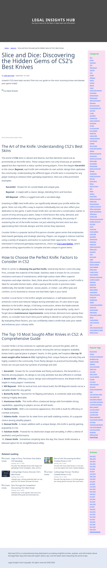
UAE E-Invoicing (94, 323)
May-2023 (93, 459)
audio (91, 259)
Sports (92, 60)
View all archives (95, 532)
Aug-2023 (93, 486)
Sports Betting (94, 275)
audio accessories (95, 247)
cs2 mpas (92, 372)
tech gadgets (93, 131)
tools (91, 254)
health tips (93, 133)
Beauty (92, 85)
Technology (93, 93)
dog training (93, 352)
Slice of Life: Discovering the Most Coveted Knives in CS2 (67, 459)
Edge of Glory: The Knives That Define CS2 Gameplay (26, 459)
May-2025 (93, 529)
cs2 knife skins (94, 415)
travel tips (93, 282)
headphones (93, 300)
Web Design (93, 68)
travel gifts (93, 234)
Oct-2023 (92, 502)
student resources (95, 222)
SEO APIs (92, 111)
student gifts (93, 217)
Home (7, 48)
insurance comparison (96, 357)
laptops (92, 151)
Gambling (93, 116)
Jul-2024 (92, 471)
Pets (91, 58)
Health (92, 75)
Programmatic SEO (95, 108)
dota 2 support (94, 407)
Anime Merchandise (96, 148)
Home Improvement (96, 90)
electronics (93, 287)
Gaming (13, 48)
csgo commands (94, 367)
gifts (91, 189)
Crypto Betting (94, 320)
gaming (92, 194)
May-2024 (93, 476)
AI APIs (92, 126)
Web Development (95, 101)
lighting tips (93, 201)
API (91, 325)
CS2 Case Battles (65, 243)
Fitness (92, 80)
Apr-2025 (92, 524)
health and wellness (95, 212)
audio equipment (95, 121)
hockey (92, 354)
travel (91, 227)
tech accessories (95, 106)
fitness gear (93, 249)
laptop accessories (95, 199)
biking (91, 191)
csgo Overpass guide (96, 394)
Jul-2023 (92, 507)
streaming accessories (96, 219)
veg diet (92, 379)
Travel (91, 88)
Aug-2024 (93, 474)
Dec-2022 (93, 464)
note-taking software (96, 399)
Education (93, 103)
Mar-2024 (93, 492)
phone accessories (95, 169)
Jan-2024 (92, 484)
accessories (93, 156)
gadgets (92, 143)
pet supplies (93, 164)
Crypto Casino (94, 272)
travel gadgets (94, 232)
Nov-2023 (93, 456)
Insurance (93, 63)
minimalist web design (96, 425)
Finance (92, 83)
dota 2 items (93, 374)
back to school (94, 186)
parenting (93, 252)
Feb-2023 (92, 509)
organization (93, 292)
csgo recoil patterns (95, 427)
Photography (93, 98)
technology (93, 123)
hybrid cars (93, 369)
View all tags (94, 437)
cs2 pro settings (94, 377)
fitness (92, 184)
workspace (93, 242)
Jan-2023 (92, 497)
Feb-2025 (92, 522)
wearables (93, 237)
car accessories (94, 128)
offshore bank (94, 435)
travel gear (93, 229)
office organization (95, 209)
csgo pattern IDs (94, 397)
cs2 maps (92, 422)
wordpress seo (94, 359)
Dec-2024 (93, 517)
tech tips (92, 179)
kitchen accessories (95, 154)
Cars (91, 73)
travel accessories (95, 176)
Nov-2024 (93, 466)
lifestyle (92, 171)
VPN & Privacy (94, 333)
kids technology (94, 204)
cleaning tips (93, 118)
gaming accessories (95, 159)
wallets (92, 302)
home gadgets (94, 267)
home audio (93, 161)
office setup (93, 270)
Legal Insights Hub (53, 19)
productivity (93, 174)
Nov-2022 (93, 512)
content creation (94, 280)
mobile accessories (95, 206)
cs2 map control (94, 410)
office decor (93, 214)
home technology (95, 295)
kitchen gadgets (94, 265)
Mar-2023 (93, 504)
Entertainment (94, 95)
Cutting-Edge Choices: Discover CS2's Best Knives (26, 473)
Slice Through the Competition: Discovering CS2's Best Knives (23, 486)
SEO (91, 65)
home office (93, 196)
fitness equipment (95, 417)
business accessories (96, 277)
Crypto (92, 113)
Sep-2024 (92, 479)
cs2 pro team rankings (96, 420)
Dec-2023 (93, 489)
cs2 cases (93, 382)
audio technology (95, 138)
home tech (93, 307)
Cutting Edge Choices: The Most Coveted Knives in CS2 (66, 473)
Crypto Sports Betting (96, 305)
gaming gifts (93, 136)
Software (92, 78)
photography (93, 166)
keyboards (93, 285)
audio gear (93, 244)
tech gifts (92, 224)
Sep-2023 (92, 461)
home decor (93, 181)
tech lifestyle (93, 141)
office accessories (95, 262)
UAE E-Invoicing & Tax (96, 328)
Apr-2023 (92, 499)
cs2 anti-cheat (94, 412)
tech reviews (93, 146)
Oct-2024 (92, 481)
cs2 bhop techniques (96, 405)
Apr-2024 (92, 514)
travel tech (93, 297)
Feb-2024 (92, 494)
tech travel (93, 257)
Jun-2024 (92, 469)
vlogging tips (93, 239)
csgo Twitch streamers (96, 402)
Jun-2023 (92, 519)
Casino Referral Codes (96, 330)
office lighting (94, 290)
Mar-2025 (93, 527)
